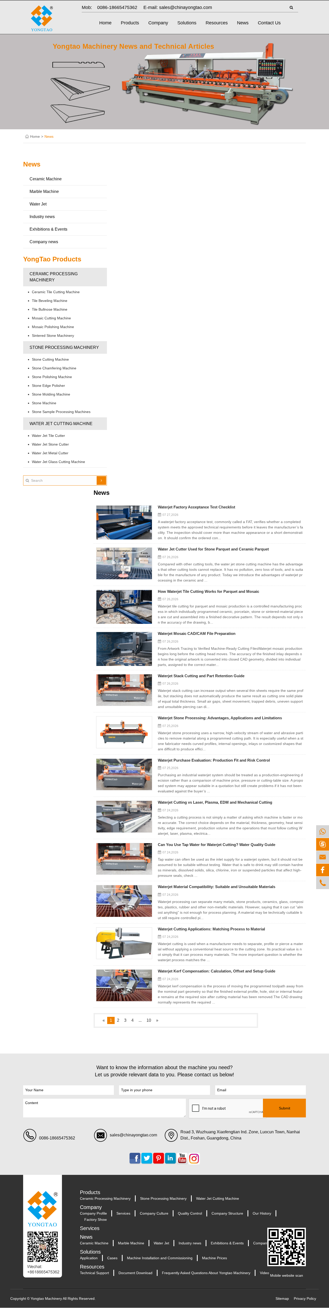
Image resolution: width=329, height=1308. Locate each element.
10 (149, 1020)
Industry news (42, 216)
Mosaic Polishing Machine (53, 327)
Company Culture (154, 1213)
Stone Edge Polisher (48, 385)
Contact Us (269, 22)
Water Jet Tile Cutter (48, 436)
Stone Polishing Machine (52, 377)
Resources (217, 22)
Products (130, 22)
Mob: (87, 7)
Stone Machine (44, 403)
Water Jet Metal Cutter (50, 453)
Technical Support (94, 1273)
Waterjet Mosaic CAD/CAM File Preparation (196, 634)
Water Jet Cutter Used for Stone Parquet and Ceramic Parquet (213, 549)
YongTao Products (52, 259)
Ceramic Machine (46, 179)
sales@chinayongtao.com (133, 1135)
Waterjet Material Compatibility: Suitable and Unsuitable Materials (216, 887)
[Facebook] (322, 870)
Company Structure (227, 1213)
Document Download (135, 1273)
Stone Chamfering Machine (54, 368)
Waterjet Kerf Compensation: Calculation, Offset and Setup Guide (216, 971)
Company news (44, 242)
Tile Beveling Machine (49, 301)
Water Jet (38, 204)
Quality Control (190, 1213)
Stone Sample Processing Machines (61, 412)
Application (89, 1258)
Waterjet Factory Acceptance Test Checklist (196, 507)
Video (264, 1273)
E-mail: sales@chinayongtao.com (177, 7)
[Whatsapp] (322, 831)
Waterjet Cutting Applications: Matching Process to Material (211, 929)
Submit (284, 1108)
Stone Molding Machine (51, 394)
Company (158, 22)
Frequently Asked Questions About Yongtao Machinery (206, 1273)
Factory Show (95, 1219)
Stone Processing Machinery (64, 347)
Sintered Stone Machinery (53, 335)
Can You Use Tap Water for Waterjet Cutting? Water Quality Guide (216, 845)
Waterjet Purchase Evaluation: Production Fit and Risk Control (214, 760)
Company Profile (93, 1213)
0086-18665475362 (117, 7)
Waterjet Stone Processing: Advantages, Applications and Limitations (220, 718)
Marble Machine (44, 191)
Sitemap (282, 1298)
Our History (262, 1213)
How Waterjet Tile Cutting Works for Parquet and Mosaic (208, 592)
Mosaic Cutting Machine (51, 318)
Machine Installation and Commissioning (160, 1258)
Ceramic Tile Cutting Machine (56, 292)
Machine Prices (214, 1258)
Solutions (186, 22)
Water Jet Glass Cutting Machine (58, 462)
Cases (112, 1258)
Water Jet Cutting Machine (61, 423)
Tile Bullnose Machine (49, 309)
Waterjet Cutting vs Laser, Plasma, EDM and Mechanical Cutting (215, 802)
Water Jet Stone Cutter (50, 444)
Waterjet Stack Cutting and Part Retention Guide (201, 676)
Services (123, 1213)
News (243, 22)
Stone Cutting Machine (50, 359)
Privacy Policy (305, 1298)
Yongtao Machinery (46, 1298)
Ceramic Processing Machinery (54, 277)
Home (105, 22)
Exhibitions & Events (48, 229)
